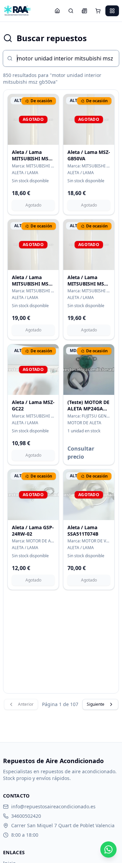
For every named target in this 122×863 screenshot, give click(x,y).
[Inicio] (57, 11)
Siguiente (95, 704)
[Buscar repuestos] (71, 11)
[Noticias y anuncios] (84, 11)
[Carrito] (98, 11)
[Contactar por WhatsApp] (108, 849)
